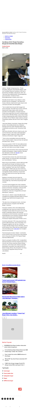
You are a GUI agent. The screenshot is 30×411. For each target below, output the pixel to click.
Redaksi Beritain (6, 46)
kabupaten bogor (7, 376)
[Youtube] (8, 399)
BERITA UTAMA (9, 32)
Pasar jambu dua (7, 373)
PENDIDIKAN (8, 39)
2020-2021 (16, 228)
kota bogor (6, 371)
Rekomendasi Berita (15, 265)
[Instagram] (5, 399)
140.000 (17, 152)
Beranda (4, 32)
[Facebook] (10, 50)
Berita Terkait (6, 265)
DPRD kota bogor (7, 381)
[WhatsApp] (21, 50)
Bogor (4, 378)
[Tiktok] (10, 399)
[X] (16, 50)
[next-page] (5, 318)
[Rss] (13, 399)
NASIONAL (7, 37)
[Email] (26, 50)
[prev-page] (3, 318)
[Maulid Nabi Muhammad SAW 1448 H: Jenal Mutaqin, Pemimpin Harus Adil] (9, 294)
